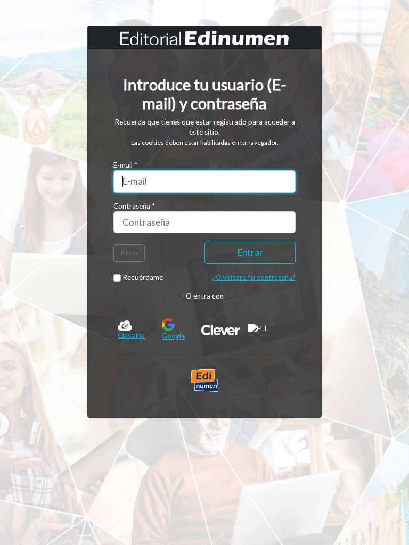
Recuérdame (142, 277)
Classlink (131, 335)
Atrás (129, 253)
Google (173, 336)
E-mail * (125, 165)
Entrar (250, 252)
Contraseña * (134, 206)
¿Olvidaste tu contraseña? (254, 277)
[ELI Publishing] (270, 330)
